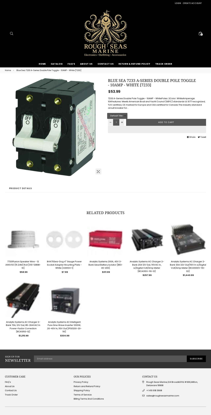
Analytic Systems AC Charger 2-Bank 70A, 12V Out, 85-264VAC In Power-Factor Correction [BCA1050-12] (23, 326)
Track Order (163, 63)
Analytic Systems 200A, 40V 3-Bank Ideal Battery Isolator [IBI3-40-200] (106, 264)
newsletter (18, 358)
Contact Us (106, 63)
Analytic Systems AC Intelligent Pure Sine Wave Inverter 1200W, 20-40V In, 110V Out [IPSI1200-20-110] (64, 326)
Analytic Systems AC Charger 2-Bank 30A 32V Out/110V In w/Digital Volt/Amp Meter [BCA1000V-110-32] (188, 266)
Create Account (192, 3)
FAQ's (8, 382)
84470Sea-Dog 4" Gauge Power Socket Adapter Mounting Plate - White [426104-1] (64, 264)
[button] (157, 129)
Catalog (57, 63)
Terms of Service (83, 394)
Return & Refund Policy (134, 63)
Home (42, 63)
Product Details (20, 188)
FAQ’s (71, 63)
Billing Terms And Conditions (89, 398)
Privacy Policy (81, 382)
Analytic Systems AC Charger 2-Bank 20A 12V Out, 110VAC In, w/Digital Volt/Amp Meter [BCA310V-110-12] (147, 266)
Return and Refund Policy (87, 386)
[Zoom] (98, 171)
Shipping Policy (82, 390)
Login (178, 3)
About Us (86, 63)
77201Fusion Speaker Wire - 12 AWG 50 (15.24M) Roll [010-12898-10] (23, 264)
